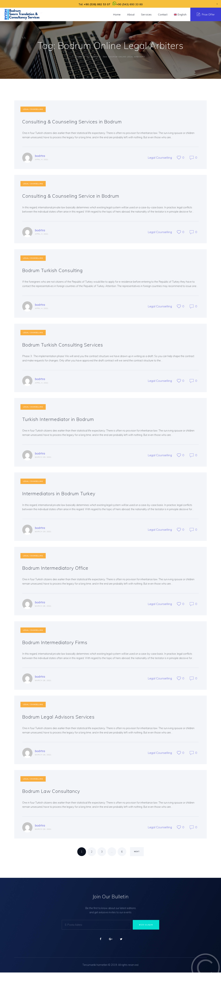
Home (79, 57)
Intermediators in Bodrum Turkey (58, 493)
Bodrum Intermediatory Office (55, 568)
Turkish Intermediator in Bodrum (58, 419)
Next (137, 851)
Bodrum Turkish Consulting (52, 270)
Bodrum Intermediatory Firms (54, 642)
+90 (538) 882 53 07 (97, 4)
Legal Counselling (33, 109)
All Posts (92, 57)
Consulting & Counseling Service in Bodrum (70, 196)
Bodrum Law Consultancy (51, 791)
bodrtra (40, 156)
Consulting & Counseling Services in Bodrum (72, 122)
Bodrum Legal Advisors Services (58, 717)
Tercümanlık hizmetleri (94, 964)
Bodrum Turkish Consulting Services (62, 345)
